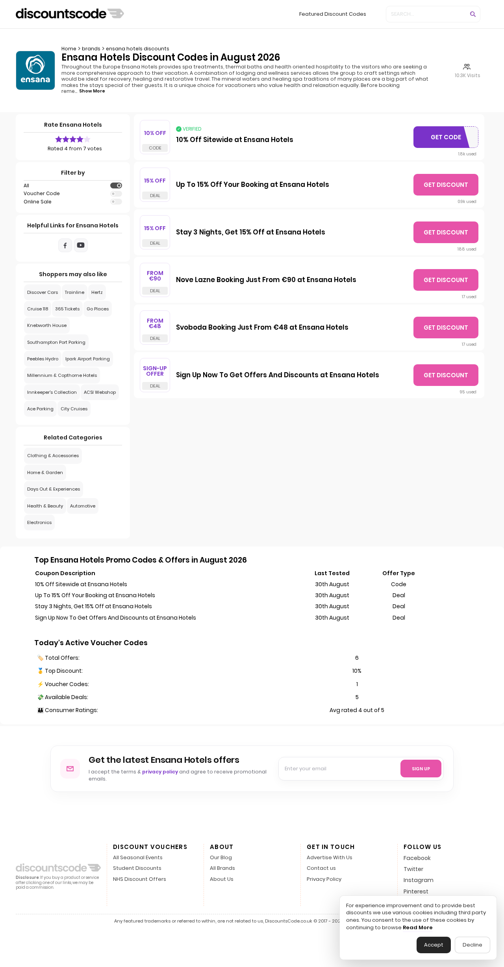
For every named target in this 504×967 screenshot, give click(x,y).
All (26, 186)
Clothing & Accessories (53, 455)
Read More (418, 927)
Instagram (419, 880)
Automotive (82, 506)
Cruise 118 (37, 309)
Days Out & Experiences (53, 489)
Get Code (448, 139)
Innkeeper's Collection (52, 392)
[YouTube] (81, 245)
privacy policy (160, 771)
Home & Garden (45, 472)
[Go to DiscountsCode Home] (70, 14)
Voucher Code (42, 193)
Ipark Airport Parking (87, 359)
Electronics (39, 522)
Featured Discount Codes (332, 14)
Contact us (321, 868)
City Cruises (74, 409)
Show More (92, 91)
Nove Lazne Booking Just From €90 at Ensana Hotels (266, 280)
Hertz (97, 292)
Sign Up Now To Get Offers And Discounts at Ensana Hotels (277, 375)
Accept (433, 945)
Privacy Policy (324, 879)
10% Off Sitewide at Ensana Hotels (234, 140)
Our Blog (221, 857)
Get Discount (446, 185)
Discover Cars (42, 292)
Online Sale (38, 202)
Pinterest (416, 891)
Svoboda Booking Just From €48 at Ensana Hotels (262, 327)
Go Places (98, 309)
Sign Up (421, 769)
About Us (221, 879)
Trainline (74, 292)
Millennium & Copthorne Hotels (62, 375)
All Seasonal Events (138, 857)
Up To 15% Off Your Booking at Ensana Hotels (252, 185)
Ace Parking (40, 409)
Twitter (413, 869)
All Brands (222, 868)
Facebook (417, 858)
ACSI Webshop (100, 392)
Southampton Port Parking (56, 342)
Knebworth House (47, 325)
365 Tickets (67, 309)
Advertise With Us (329, 857)
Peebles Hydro (42, 359)
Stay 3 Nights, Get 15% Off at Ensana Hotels (250, 232)
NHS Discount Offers (139, 879)
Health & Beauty (45, 506)
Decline (472, 945)
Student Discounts (137, 868)
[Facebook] (65, 245)
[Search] (472, 14)
